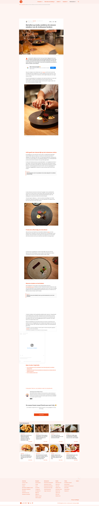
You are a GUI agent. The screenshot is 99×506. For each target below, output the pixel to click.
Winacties (24, 490)
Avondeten (37, 487)
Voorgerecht (37, 489)
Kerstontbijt (66, 487)
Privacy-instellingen (75, 499)
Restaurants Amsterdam (48, 482)
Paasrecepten (66, 489)
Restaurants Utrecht (47, 484)
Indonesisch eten (59, 489)
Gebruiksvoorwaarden (26, 494)
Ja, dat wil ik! (41, 414)
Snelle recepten (38, 497)
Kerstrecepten (38, 482)
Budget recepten (38, 495)
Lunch (36, 485)
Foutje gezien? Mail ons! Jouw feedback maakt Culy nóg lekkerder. (39, 388)
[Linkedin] (31, 398)
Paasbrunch (66, 490)
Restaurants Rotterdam (48, 485)
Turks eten (57, 485)
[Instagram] (30, 398)
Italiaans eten (58, 487)
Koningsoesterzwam (30, 287)
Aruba (43, 72)
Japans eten (58, 492)
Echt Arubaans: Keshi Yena (32, 372)
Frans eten (57, 494)
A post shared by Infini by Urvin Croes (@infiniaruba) (32, 361)
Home (20, 4)
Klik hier (27, 328)
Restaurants (72, 1)
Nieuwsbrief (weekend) (26, 489)
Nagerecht (37, 494)
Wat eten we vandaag (49, 1)
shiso (49, 232)
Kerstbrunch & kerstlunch (68, 485)
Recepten (40, 1)
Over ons (23, 484)
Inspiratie (65, 1)
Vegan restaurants (47, 490)
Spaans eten (58, 490)
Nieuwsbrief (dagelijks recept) (27, 487)
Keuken (58, 1)
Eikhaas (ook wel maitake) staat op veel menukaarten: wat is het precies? (40, 296)
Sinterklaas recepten (68, 482)
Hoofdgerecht (37, 490)
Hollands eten (58, 495)
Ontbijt (36, 484)
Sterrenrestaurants (47, 489)
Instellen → (53, 67)
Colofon (23, 485)
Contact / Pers (24, 482)
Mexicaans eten (58, 482)
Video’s (77, 481)
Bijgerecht (37, 492)
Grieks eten (58, 484)
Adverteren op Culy (25, 492)
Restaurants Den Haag (48, 487)
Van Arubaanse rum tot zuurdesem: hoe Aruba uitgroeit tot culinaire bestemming (41, 173)
